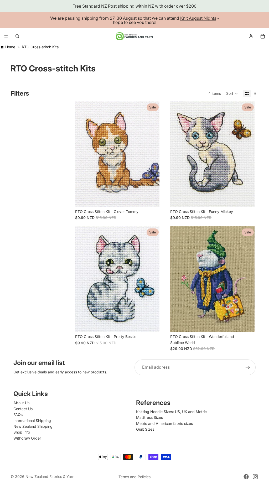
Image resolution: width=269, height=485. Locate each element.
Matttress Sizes (149, 417)
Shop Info (21, 432)
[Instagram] (255, 476)
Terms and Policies (134, 476)
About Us (21, 402)
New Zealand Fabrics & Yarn (49, 476)
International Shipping (32, 420)
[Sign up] (247, 367)
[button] (232, 93)
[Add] (151, 198)
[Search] (17, 36)
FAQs (18, 414)
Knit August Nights (198, 18)
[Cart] (262, 36)
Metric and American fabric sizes (164, 423)
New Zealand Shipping (33, 426)
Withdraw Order (27, 438)
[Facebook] (246, 476)
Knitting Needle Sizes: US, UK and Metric (171, 411)
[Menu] (6, 36)
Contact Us (23, 408)
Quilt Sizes (145, 429)
